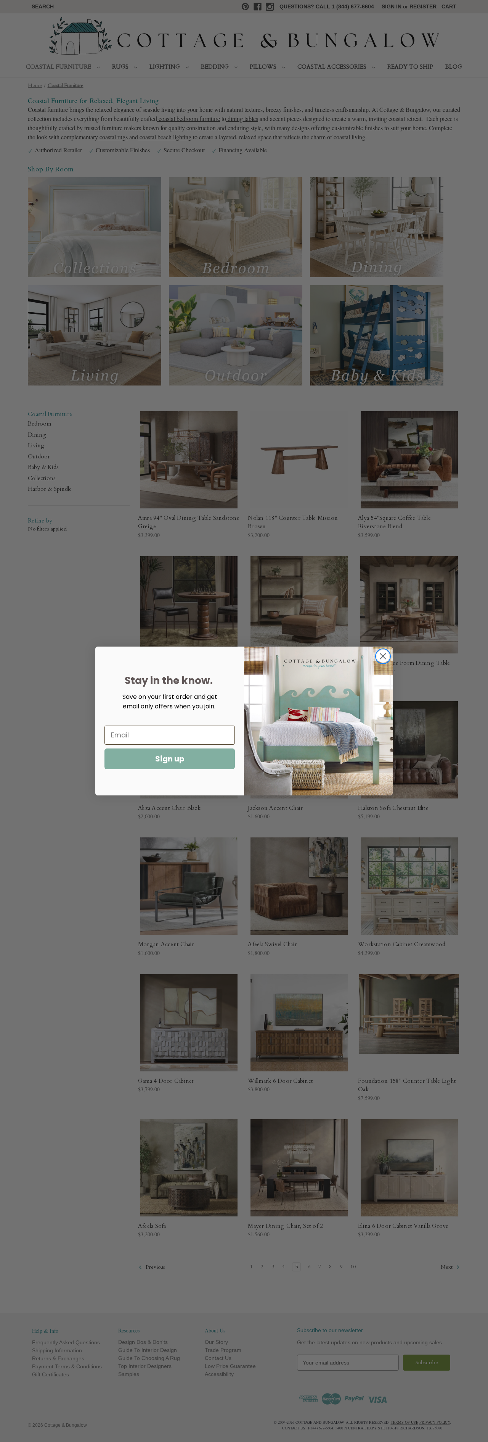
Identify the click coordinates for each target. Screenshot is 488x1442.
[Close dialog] (383, 656)
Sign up (170, 758)
